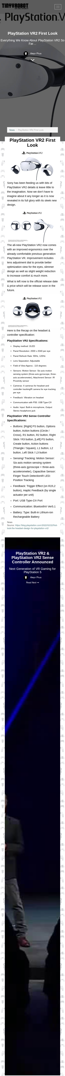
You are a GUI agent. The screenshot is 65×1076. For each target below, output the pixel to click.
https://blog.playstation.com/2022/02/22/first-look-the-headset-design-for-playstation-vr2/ (32, 527)
